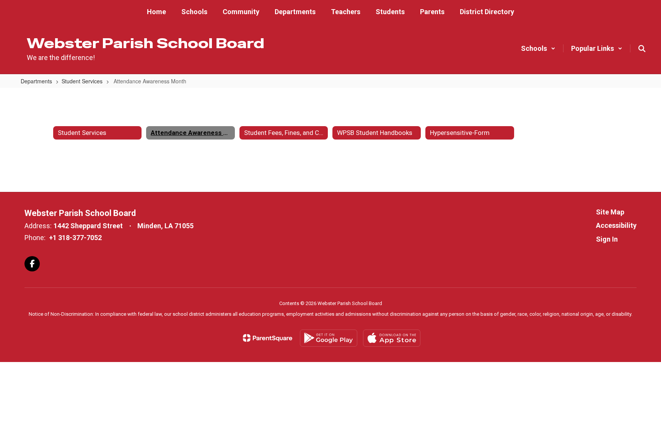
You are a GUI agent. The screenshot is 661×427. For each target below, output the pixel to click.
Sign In (607, 239)
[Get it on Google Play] (328, 338)
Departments (36, 81)
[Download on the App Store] (391, 338)
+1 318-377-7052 (75, 238)
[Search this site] (642, 48)
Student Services (82, 81)
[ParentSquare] (267, 338)
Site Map (610, 212)
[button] (538, 48)
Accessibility (616, 225)
